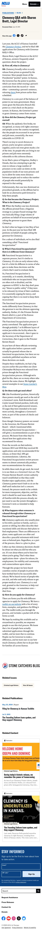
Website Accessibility (30, 927)
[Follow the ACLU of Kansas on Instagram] (14, 918)
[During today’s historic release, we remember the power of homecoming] (21, 763)
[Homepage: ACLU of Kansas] (8, 4)
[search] (38, 891)
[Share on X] (18, 36)
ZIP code (5, 873)
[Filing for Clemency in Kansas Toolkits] (21, 707)
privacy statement (21, 882)
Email (4, 865)
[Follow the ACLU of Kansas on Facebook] (3, 918)
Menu (24, 4)
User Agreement (6, 927)
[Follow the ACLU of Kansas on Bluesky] (24, 918)
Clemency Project (13, 46)
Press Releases (8, 902)
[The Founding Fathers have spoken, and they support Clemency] (21, 717)
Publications (8, 13)
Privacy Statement (17, 927)
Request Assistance (10, 897)
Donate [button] (33, 4)
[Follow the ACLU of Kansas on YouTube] (9, 918)
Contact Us (6, 907)
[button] (22, 35)
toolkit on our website (11, 604)
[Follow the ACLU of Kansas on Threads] (19, 918)
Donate (5, 912)
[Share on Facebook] (14, 36)
